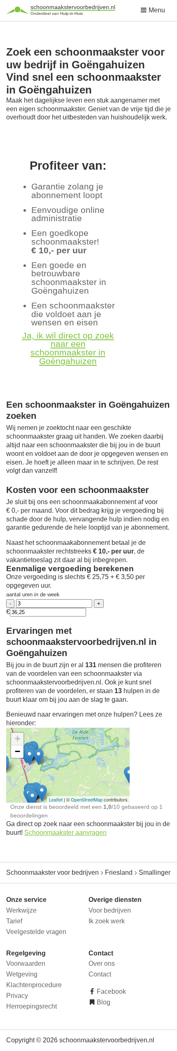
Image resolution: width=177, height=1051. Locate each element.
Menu (156, 10)
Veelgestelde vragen (36, 931)
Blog (102, 1002)
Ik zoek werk (106, 921)
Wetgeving (21, 974)
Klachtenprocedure (34, 984)
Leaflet (56, 799)
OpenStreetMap (86, 799)
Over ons (101, 963)
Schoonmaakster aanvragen (65, 832)
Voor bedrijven (109, 910)
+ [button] (17, 738)
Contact (99, 974)
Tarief (14, 921)
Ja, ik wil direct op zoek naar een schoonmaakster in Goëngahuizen (68, 348)
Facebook (110, 991)
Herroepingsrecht (31, 1006)
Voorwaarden (25, 963)
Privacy (17, 995)
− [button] (17, 751)
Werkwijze (21, 910)
